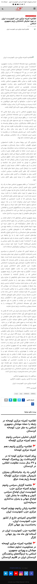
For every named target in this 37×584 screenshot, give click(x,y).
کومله (21, 393)
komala (33, 393)
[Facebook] (31, 573)
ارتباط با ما (4, 2)
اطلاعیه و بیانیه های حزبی (31, 16)
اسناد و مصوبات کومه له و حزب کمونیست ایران (22, 2)
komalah (26, 393)
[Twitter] (26, 573)
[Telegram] (6, 573)
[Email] (11, 573)
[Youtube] (16, 573)
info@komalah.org (15, 568)
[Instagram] (21, 573)
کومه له (16, 393)
